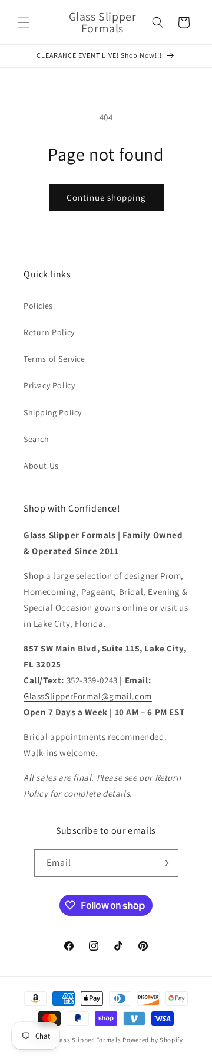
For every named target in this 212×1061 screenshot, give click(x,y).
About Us (41, 465)
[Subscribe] (165, 863)
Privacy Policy (49, 385)
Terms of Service (54, 358)
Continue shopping (106, 197)
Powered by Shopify (152, 1040)
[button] (24, 22)
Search (36, 439)
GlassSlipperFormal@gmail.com (88, 696)
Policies (38, 305)
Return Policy (49, 332)
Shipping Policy (53, 412)
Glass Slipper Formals (87, 1040)
